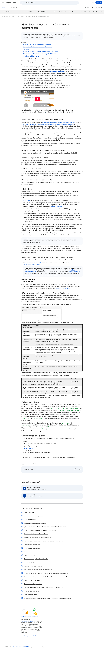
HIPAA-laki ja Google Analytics (32, 591)
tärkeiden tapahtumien (57, 72)
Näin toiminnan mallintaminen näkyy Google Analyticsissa (39, 54)
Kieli (33, 644)
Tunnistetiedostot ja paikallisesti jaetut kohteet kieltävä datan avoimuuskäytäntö (46, 577)
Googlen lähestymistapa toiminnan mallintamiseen (37, 47)
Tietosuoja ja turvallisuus (31, 508)
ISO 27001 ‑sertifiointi (30, 562)
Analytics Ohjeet (10, 3)
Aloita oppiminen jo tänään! (30, 636)
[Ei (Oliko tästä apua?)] (79, 469)
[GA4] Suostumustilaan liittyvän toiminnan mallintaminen (40, 530)
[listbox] (36, 647)
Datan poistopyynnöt (30, 555)
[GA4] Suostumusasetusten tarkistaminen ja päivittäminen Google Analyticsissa (45, 527)
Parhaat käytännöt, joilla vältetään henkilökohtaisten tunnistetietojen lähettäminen (46, 573)
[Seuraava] (100, 12)
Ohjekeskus (5, 7)
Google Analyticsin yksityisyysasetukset (34, 516)
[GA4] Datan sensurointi (30, 519)
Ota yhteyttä (99, 7)
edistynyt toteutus (56, 207)
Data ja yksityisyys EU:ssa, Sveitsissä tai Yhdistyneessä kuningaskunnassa (43, 587)
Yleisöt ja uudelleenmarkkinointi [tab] (77, 12)
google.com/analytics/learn (28, 621)
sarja (42, 446)
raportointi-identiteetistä (63, 288)
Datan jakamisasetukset (30, 594)
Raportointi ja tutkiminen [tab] (44, 12)
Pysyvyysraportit (28, 448)
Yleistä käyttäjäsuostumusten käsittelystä (35, 523)
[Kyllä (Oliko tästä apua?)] (75, 469)
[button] (3, 3)
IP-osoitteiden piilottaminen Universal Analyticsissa (37, 537)
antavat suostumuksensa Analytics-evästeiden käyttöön (58, 122)
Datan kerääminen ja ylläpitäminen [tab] (26, 12)
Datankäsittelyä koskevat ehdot (32, 544)
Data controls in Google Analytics (33, 584)
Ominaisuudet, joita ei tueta (31, 56)
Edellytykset (26, 49)
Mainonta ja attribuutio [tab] (60, 12)
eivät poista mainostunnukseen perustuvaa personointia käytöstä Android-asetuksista (46, 124)
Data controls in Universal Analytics (33, 580)
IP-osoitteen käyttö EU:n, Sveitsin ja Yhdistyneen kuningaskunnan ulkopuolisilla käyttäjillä (47, 598)
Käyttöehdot (26, 646)
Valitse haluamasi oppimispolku (29, 616)
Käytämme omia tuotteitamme (32, 548)
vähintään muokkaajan (74, 271)
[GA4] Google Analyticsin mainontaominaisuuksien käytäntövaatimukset (43, 541)
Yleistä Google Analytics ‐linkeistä (33, 566)
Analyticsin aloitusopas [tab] (7, 12)
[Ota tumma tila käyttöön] (43, 647)
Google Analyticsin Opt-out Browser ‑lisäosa (36, 534)
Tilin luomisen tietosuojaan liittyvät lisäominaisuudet (38, 569)
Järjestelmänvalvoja (33, 263)
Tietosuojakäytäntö (17, 646)
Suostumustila (27, 200)
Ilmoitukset (14, 7)
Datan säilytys (28, 552)
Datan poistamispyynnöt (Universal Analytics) (36, 559)
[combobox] (52, 2)
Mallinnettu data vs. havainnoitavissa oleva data (37, 45)
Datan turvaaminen (29, 512)
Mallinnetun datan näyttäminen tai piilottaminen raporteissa (40, 51)
